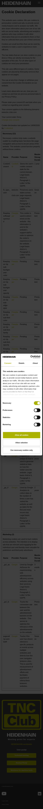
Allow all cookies (21, 435)
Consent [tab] (7, 363)
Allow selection (21, 443)
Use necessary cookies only (21, 450)
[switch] (37, 410)
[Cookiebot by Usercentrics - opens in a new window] (30, 356)
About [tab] (35, 363)
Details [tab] (21, 363)
